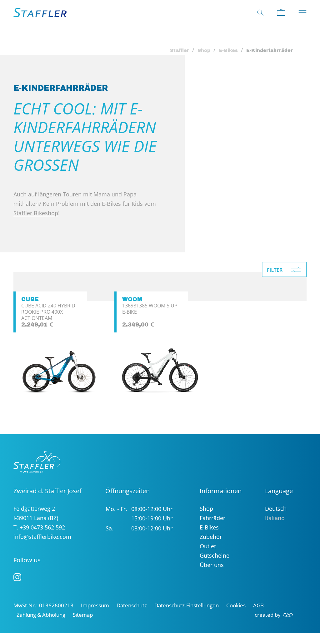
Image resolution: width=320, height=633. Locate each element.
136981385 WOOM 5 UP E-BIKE (150, 308)
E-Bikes (228, 50)
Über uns (212, 565)
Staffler (179, 50)
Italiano (275, 518)
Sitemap (83, 614)
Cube (30, 299)
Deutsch (276, 508)
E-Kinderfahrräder (269, 50)
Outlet (208, 546)
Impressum (95, 605)
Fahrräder (212, 518)
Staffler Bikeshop (35, 213)
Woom (132, 299)
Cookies (236, 605)
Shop (204, 50)
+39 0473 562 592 (42, 527)
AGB (258, 605)
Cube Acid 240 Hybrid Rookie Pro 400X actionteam (48, 311)
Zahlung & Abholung (41, 614)
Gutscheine (214, 555)
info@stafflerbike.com (42, 536)
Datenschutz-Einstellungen (186, 605)
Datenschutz (132, 605)
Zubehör (211, 536)
